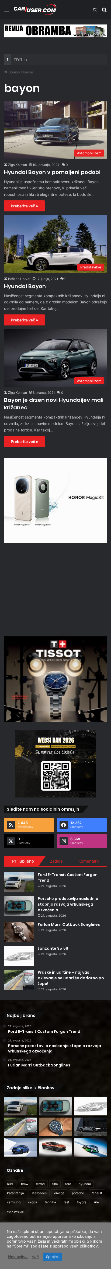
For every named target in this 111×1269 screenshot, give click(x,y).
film (55, 1184)
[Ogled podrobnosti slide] (55, 30)
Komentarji (88, 861)
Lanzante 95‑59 (53, 948)
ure (96, 1202)
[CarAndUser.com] (35, 9)
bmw (24, 1184)
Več (35, 1256)
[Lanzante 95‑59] (19, 956)
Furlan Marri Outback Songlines (69, 924)
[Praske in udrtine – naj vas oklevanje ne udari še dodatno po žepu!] (19, 980)
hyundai (85, 1184)
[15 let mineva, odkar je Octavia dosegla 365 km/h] (90, 1147)
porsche (78, 1193)
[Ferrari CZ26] (90, 1127)
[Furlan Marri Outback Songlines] (19, 932)
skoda (32, 1202)
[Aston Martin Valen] (55, 1147)
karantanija (15, 1193)
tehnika (50, 1202)
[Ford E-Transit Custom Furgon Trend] (19, 882)
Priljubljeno (23, 861)
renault (97, 1193)
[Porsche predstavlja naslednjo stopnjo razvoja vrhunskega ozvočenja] (19, 906)
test (66, 1202)
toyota (81, 1202)
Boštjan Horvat (19, 279)
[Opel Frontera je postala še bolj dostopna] (20, 1147)
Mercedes (39, 1193)
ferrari (40, 1184)
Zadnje (56, 861)
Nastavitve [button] (18, 1256)
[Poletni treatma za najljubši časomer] (55, 1127)
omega (59, 1193)
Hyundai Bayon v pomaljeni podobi (52, 172)
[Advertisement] (55, 589)
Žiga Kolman (17, 165)
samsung (13, 1202)
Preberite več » (24, 206)
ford (68, 1184)
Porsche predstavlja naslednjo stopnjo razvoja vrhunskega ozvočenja (68, 904)
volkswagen (16, 1211)
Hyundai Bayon (25, 286)
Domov (13, 72)
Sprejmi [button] (52, 1256)
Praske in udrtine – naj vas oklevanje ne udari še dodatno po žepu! (71, 978)
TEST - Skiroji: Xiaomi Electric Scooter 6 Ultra (51, 60)
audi (10, 1184)
